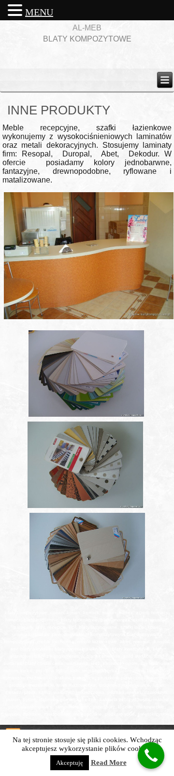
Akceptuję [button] (69, 762)
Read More (109, 762)
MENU (39, 12)
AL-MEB (87, 28)
